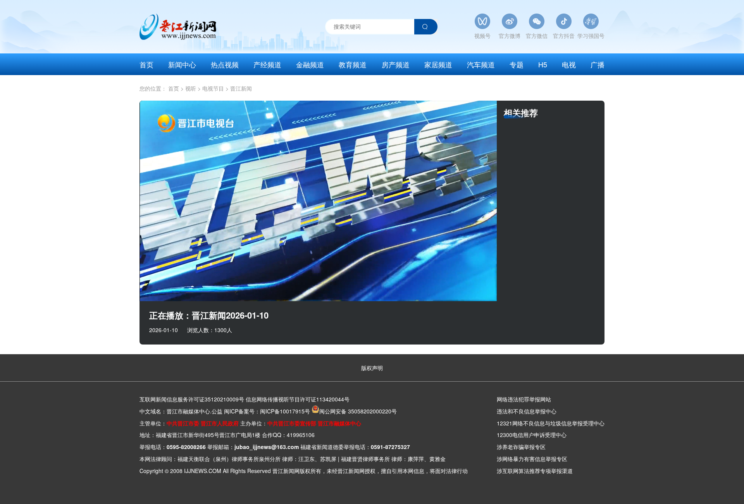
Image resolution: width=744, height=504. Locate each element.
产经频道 (267, 64)
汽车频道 (481, 64)
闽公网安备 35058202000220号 (358, 411)
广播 (597, 64)
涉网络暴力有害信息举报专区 (532, 459)
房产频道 (396, 64)
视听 (193, 88)
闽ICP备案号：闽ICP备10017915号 (267, 411)
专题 (517, 64)
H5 (542, 64)
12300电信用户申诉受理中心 (532, 435)
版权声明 (372, 368)
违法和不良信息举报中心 (526, 411)
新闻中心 (182, 64)
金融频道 (310, 64)
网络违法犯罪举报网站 (524, 399)
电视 (569, 64)
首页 (146, 64)
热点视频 (225, 64)
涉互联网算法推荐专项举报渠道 (535, 471)
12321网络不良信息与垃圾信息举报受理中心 (550, 423)
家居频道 (438, 64)
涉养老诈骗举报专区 (521, 447)
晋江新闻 (241, 88)
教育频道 (353, 64)
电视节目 (215, 88)
